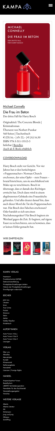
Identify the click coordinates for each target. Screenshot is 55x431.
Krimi (5, 305)
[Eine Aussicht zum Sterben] (46, 248)
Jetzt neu (6, 300)
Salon (5, 315)
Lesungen (6, 341)
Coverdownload (15, 158)
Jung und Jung (8, 414)
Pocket (5, 310)
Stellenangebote (9, 365)
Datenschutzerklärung (11, 281)
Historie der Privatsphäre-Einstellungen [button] (17, 287)
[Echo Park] (7, 248)
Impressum (7, 276)
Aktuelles (6, 354)
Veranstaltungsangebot (11, 391)
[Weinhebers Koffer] (36, 248)
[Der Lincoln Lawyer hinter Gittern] (17, 248)
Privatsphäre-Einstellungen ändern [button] (15, 284)
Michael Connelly (14, 106)
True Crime (7, 307)
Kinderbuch (7, 323)
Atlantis (5, 404)
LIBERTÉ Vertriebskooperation (13, 386)
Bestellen (18, 145)
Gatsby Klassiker (9, 320)
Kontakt (5, 360)
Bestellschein (7, 383)
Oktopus (6, 417)
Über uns (6, 352)
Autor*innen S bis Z (10, 339)
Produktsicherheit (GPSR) (12, 279)
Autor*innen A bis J (10, 333)
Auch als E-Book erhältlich (17, 148)
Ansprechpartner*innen (11, 380)
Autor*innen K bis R (10, 336)
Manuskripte (7, 357)
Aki (4, 409)
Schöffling (6, 419)
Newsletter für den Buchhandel (14, 388)
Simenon (6, 313)
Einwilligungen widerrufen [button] (12, 289)
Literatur (6, 302)
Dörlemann (7, 412)
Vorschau (6, 393)
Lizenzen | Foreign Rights (12, 370)
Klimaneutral (7, 362)
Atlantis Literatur (8, 406)
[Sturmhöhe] (27, 248)
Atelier (5, 318)
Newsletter (7, 367)
